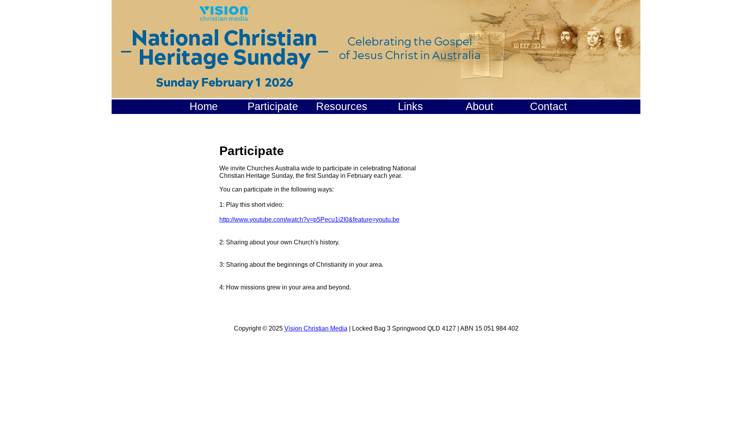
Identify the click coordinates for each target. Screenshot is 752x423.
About (480, 106)
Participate (273, 106)
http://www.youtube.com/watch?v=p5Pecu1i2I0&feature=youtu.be (309, 219)
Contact (548, 106)
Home (204, 106)
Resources (341, 106)
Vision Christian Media (315, 328)
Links (410, 106)
